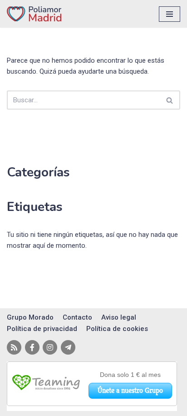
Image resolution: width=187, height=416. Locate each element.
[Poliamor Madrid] (34, 13)
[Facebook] (32, 347)
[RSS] (14, 347)
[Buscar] (170, 100)
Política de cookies (117, 329)
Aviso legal (118, 317)
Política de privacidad (42, 329)
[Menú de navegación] (169, 14)
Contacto (77, 317)
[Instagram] (50, 347)
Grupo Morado (30, 317)
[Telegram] (68, 347)
